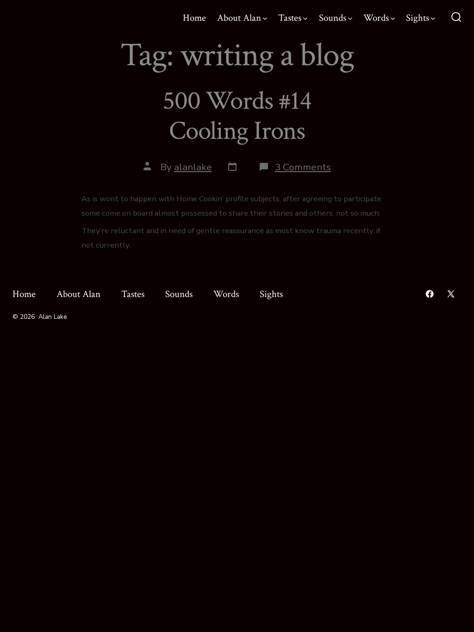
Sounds (332, 18)
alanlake (193, 167)
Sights (417, 18)
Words (376, 18)
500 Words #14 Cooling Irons (237, 116)
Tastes (289, 18)
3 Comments (303, 167)
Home (194, 18)
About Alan (239, 18)
